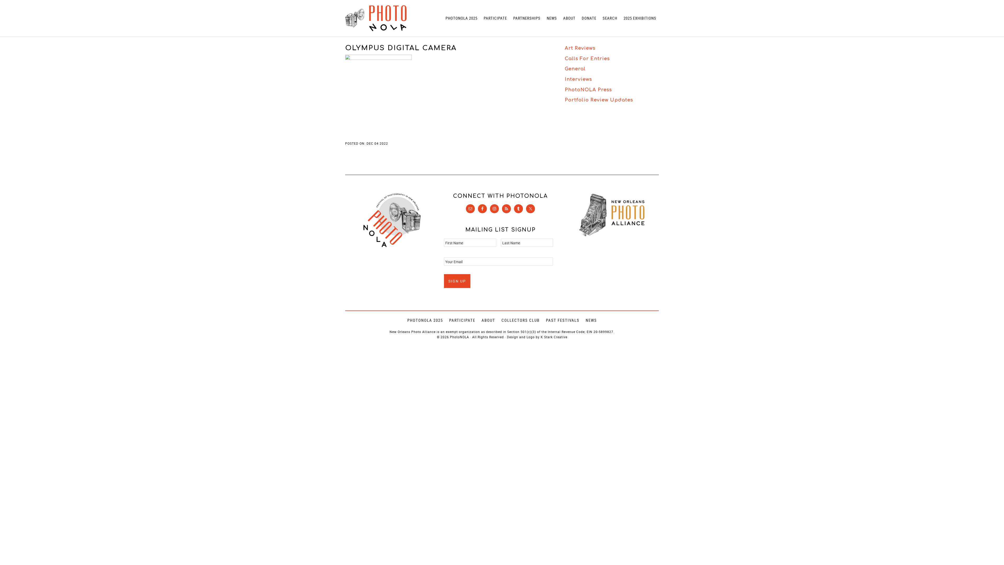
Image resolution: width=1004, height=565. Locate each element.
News (591, 320)
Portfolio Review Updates (599, 100)
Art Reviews (580, 48)
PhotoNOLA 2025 (425, 320)
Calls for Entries (587, 58)
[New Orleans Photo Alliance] (611, 235)
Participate (462, 320)
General (575, 68)
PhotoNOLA (376, 18)
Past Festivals (562, 320)
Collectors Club (520, 320)
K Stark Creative (554, 337)
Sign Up (457, 281)
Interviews (578, 79)
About (488, 320)
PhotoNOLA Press (588, 89)
